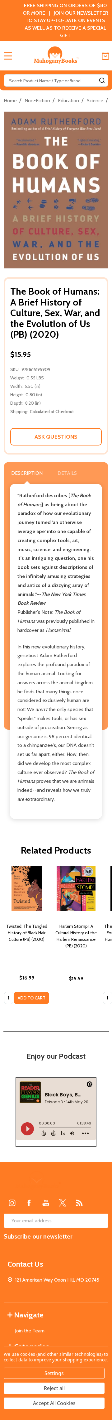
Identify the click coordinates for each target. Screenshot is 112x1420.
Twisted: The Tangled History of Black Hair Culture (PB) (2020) (26, 932)
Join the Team (29, 1331)
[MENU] (8, 56)
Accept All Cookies (54, 1403)
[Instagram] (12, 1202)
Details (67, 473)
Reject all (54, 1388)
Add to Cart (31, 998)
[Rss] (79, 1202)
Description (27, 473)
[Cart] (105, 55)
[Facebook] (29, 1202)
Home (10, 100)
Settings (54, 1373)
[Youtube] (45, 1202)
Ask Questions (56, 436)
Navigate (29, 1314)
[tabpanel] (26, 937)
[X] (62, 1202)
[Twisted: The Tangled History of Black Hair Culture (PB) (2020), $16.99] (26, 888)
